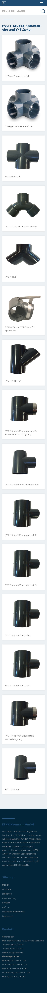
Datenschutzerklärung (13, 911)
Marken (5, 884)
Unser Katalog (9, 898)
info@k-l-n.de (16, 952)
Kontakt (6, 902)
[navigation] (41, 3)
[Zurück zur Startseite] (13, 10)
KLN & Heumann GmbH (18, 824)
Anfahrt (6, 907)
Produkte (6, 889)
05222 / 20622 (17, 944)
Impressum (7, 916)
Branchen (7, 893)
